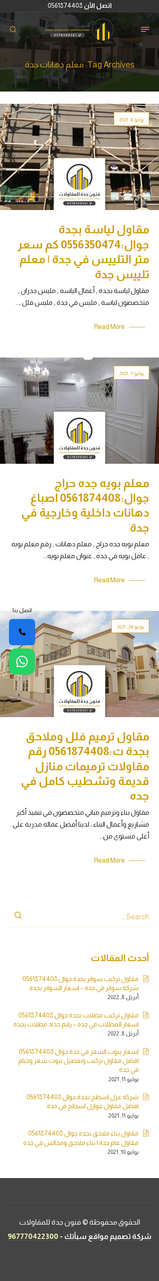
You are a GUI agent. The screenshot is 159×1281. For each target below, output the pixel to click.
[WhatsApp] (22, 661)
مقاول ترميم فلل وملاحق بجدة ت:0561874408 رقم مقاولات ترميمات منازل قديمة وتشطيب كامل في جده (85, 766)
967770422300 (33, 1236)
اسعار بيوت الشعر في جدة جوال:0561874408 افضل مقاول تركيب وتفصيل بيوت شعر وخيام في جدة (78, 1060)
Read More (109, 326)
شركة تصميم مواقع (119, 1236)
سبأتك (75, 1236)
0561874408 (80, 5)
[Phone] (22, 632)
